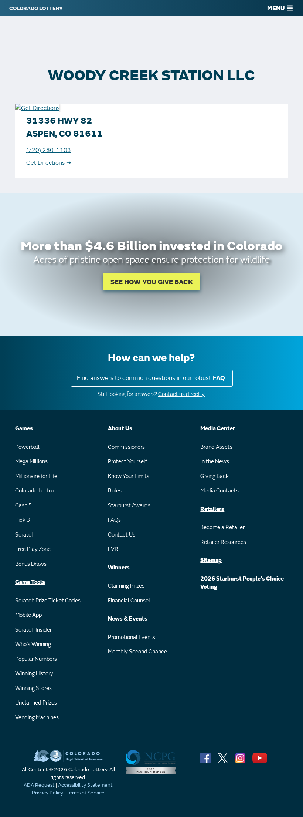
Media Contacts (219, 490)
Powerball (27, 447)
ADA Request (39, 785)
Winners (119, 567)
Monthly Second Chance (137, 651)
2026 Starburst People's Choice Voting (242, 583)
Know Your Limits (128, 476)
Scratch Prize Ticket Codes (48, 600)
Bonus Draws (31, 564)
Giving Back (214, 476)
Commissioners (126, 447)
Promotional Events (131, 637)
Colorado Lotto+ (35, 490)
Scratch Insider (33, 629)
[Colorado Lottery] (36, 8)
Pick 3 (22, 520)
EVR (113, 549)
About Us (120, 428)
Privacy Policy (47, 793)
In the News (214, 461)
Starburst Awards (129, 505)
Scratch (24, 534)
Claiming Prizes (126, 585)
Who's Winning (33, 644)
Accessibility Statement (85, 785)
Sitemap (211, 560)
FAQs (114, 520)
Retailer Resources (223, 542)
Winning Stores (33, 688)
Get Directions (48, 163)
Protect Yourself (127, 461)
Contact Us (121, 534)
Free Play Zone (33, 549)
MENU (276, 8)
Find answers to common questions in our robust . (152, 378)
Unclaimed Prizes (36, 702)
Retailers (212, 509)
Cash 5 (23, 505)
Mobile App (28, 615)
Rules (115, 490)
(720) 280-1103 (48, 150)
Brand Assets (216, 447)
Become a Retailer (222, 527)
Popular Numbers (36, 659)
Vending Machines (37, 717)
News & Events (127, 618)
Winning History (34, 673)
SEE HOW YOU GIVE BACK (151, 282)
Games (24, 428)
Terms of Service (86, 793)
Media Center (217, 428)
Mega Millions (31, 461)
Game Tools (30, 582)
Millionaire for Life (36, 476)
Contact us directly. (181, 394)
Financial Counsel (129, 600)
